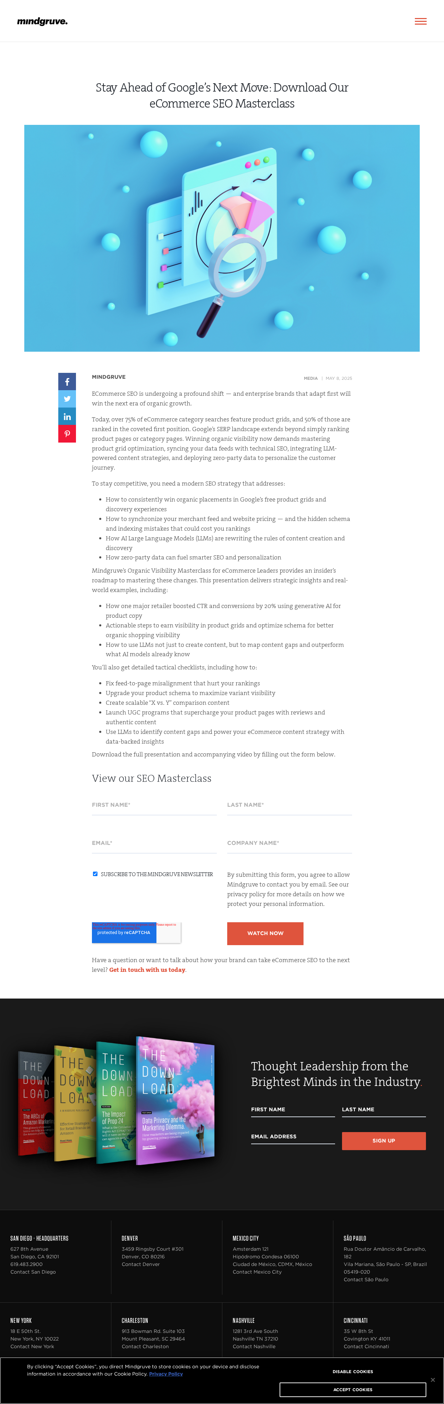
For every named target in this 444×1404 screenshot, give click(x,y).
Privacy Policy (166, 1374)
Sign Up (384, 1141)
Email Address (274, 1136)
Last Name (358, 1109)
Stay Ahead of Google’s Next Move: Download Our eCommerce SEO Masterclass (222, 95)
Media (311, 378)
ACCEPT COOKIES (353, 1389)
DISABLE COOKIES (353, 1371)
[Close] (433, 1380)
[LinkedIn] (67, 416)
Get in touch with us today (147, 970)
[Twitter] (67, 398)
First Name (268, 1109)
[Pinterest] (67, 433)
